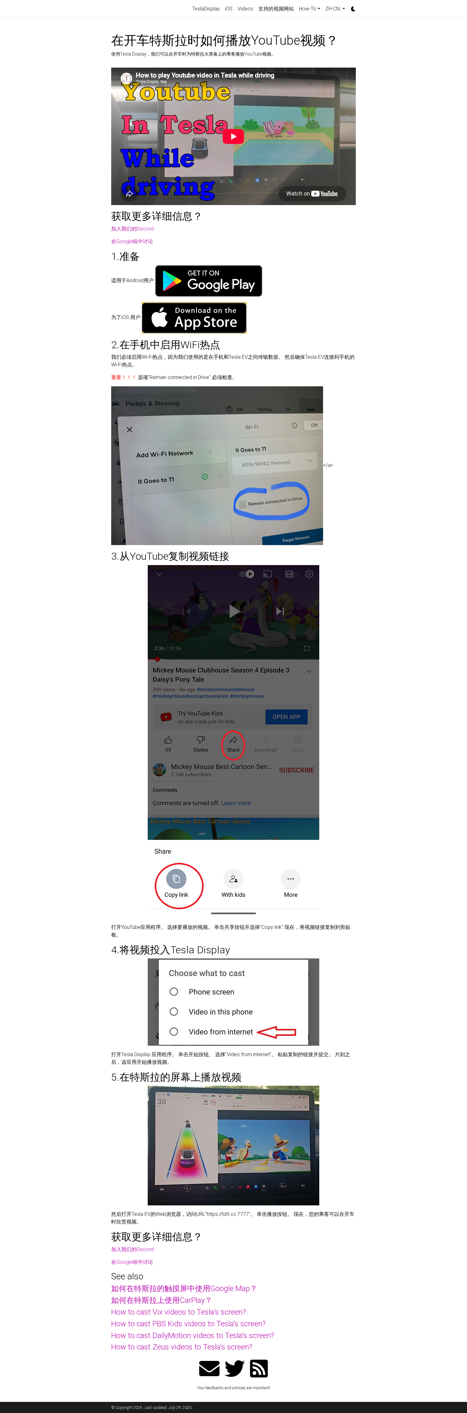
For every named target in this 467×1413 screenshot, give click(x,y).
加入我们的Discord (132, 229)
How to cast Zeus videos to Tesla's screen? (181, 1347)
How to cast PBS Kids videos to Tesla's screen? (188, 1323)
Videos (245, 9)
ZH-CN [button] (333, 9)
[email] (209, 1369)
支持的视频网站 (276, 9)
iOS (229, 9)
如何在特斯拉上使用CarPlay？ (161, 1300)
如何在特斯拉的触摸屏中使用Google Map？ (184, 1288)
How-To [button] (307, 9)
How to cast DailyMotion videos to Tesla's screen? (192, 1335)
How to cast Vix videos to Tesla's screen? (178, 1312)
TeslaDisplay (206, 9)
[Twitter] (235, 1369)
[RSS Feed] (259, 1369)
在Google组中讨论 (132, 241)
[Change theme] (352, 7)
